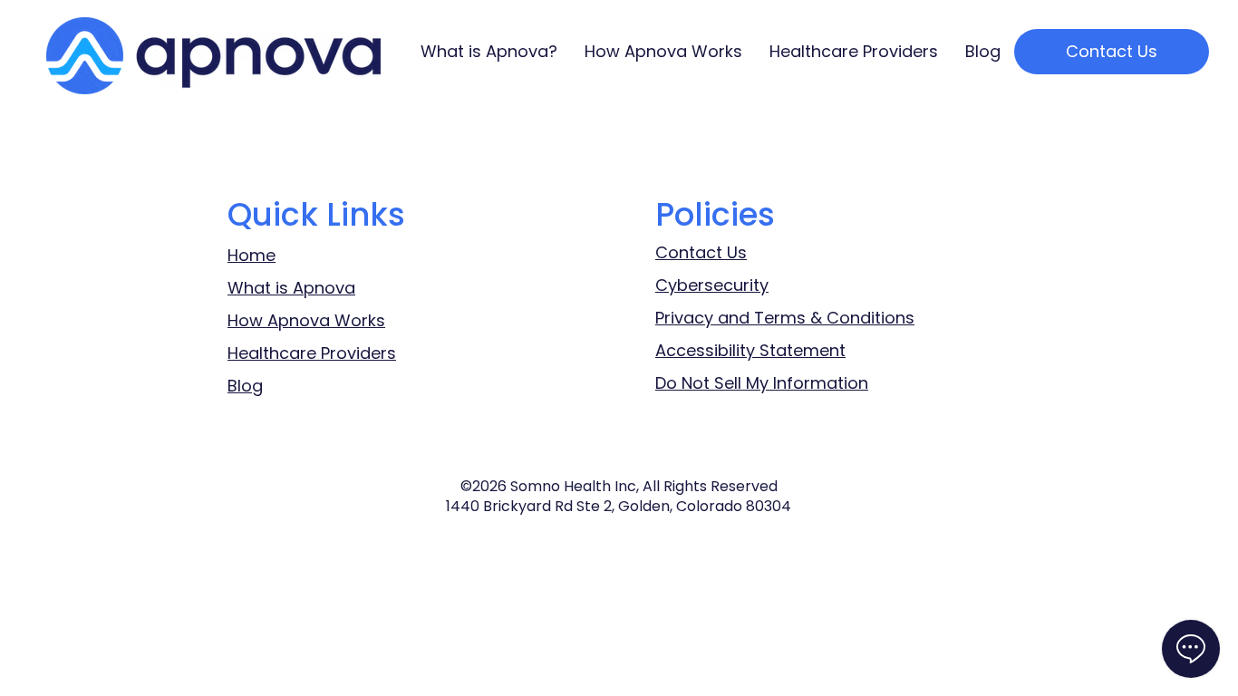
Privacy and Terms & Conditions (784, 317)
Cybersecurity (712, 285)
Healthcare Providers (311, 353)
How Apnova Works (306, 320)
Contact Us (701, 252)
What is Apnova (291, 287)
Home (251, 255)
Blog (245, 385)
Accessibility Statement (750, 350)
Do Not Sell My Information (761, 383)
